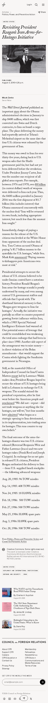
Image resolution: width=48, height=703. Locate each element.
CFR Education (8, 658)
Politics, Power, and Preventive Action (23, 539)
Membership (30, 649)
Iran (25, 574)
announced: (21, 257)
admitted (13, 415)
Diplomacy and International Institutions (20, 570)
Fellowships (30, 652)
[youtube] (15, 699)
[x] (31, 699)
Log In (29, 5)
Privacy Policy (8, 666)
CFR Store (29, 658)
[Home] (3, 5)
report (14, 376)
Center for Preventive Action (14, 542)
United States (8, 22)
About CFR (7, 649)
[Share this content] (24, 698)
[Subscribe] (42, 682)
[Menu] (43, 4)
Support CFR (7, 652)
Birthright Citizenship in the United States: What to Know (26, 621)
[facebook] (4, 699)
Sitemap (5, 668)
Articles (5, 12)
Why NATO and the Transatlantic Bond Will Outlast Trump (28, 590)
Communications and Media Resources (34, 661)
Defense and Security (11, 574)
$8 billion (40, 184)
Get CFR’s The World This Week (17, 676)
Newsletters (30, 655)
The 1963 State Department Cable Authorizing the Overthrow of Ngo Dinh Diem (27, 605)
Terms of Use (30, 666)
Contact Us (7, 660)
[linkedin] (9, 699)
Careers (5, 655)
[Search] (36, 4)
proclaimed (8, 403)
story (16, 111)
